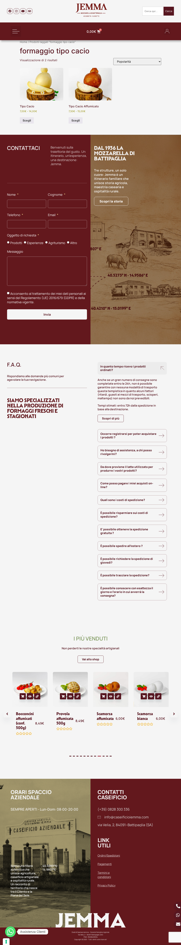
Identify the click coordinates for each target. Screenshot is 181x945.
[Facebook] (10, 11)
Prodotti (16, 242)
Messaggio (15, 252)
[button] (16, 31)
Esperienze (35, 242)
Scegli (27, 120)
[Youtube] (23, 11)
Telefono (14, 215)
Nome (11, 195)
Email (52, 215)
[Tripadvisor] (29, 11)
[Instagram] (16, 11)
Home (23, 42)
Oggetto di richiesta (22, 235)
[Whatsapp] (10, 931)
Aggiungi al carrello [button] (23, 696)
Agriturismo (56, 242)
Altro (73, 242)
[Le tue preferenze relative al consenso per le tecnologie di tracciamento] (6, 941)
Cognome (55, 195)
